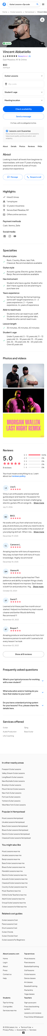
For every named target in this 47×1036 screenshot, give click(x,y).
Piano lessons (29, 962)
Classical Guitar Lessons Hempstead (16, 838)
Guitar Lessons (16, 12)
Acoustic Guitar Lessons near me (14, 879)
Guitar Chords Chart (10, 936)
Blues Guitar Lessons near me (13, 867)
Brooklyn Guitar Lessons (11, 785)
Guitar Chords (7, 932)
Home (4, 12)
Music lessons (29, 958)
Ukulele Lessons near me (11, 855)
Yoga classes (29, 994)
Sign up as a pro (30, 1002)
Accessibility (22, 1030)
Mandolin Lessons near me (12, 871)
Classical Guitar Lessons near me (15, 883)
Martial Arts (28, 990)
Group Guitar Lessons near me (14, 903)
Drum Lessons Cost (9, 928)
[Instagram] (10, 236)
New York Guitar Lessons (11, 793)
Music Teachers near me (11, 891)
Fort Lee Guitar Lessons (11, 797)
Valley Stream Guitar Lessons (13, 773)
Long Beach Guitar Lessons (12, 777)
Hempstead (29, 12)
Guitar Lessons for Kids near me (14, 907)
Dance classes (30, 978)
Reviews (31, 146)
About (5, 146)
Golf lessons (29, 970)
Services (32, 1030)
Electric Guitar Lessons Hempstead (16, 834)
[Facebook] (5, 236)
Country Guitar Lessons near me (14, 887)
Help (5, 978)
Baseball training (30, 986)
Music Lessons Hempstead (12, 818)
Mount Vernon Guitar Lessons (13, 789)
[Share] (42, 19)
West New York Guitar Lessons (14, 805)
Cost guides (7, 1006)
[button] (23, 681)
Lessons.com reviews (32, 1013)
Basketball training (31, 966)
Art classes (28, 982)
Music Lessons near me (11, 851)
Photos (22, 146)
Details (13, 146)
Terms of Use (26, 1027)
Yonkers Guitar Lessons (11, 801)
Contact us (7, 974)
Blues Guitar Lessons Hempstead (15, 830)
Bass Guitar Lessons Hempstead (14, 826)
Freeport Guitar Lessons (11, 769)
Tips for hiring (8, 1002)
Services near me (10, 1010)
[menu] (4, 4)
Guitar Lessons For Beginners (13, 940)
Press (5, 970)
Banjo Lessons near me (11, 859)
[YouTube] (15, 236)
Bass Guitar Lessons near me (13, 863)
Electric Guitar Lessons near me (14, 875)
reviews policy (18, 476)
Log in (5, 962)
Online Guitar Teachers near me (14, 895)
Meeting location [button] (12, 100)
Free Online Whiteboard (33, 1017)
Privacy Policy (8, 1030)
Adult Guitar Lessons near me (13, 899)
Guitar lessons (29, 974)
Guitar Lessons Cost (10, 920)
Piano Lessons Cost (9, 924)
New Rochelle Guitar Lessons (13, 781)
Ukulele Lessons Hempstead (13, 822)
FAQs (40, 146)
